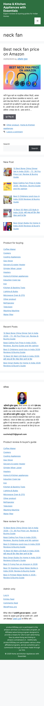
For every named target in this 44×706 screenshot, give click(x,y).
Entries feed (8, 599)
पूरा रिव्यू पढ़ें (10, 117)
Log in (6, 595)
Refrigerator (8, 303)
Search (6, 144)
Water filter (8, 314)
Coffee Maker (9, 249)
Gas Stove (8, 261)
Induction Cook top (11, 280)
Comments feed (10, 603)
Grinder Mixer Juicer (12, 268)
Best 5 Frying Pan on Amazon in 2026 (20, 564)
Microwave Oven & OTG (14, 295)
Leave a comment (14, 132)
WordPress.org (10, 607)
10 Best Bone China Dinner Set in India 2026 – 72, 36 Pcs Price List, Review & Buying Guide (20, 336)
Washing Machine (11, 311)
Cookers (7, 253)
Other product (12, 125)
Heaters (7, 272)
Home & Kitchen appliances (15, 276)
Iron (5, 284)
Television (7, 307)
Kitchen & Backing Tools (14, 288)
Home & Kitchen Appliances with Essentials (14, 7)
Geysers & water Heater (14, 265)
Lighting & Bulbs (10, 291)
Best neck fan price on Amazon (21, 51)
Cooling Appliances (12, 257)
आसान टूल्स (17, 619)
